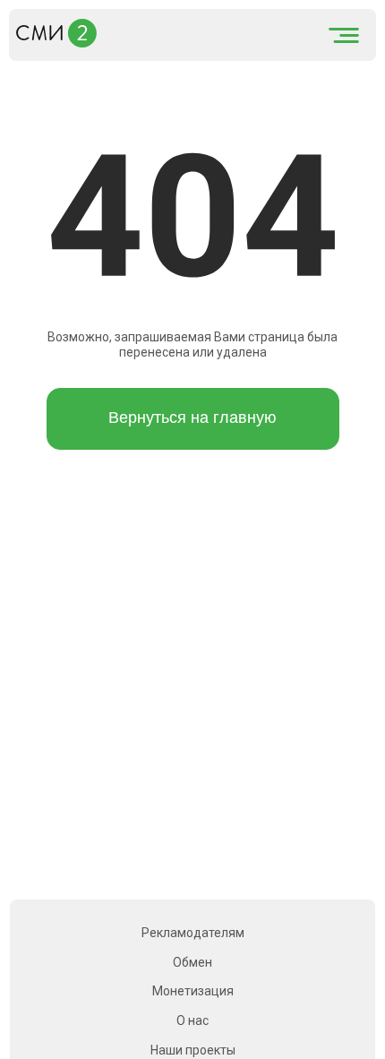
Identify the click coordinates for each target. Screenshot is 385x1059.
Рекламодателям (192, 933)
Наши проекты (192, 1050)
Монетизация (193, 991)
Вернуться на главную (192, 417)
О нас (192, 1020)
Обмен (192, 962)
